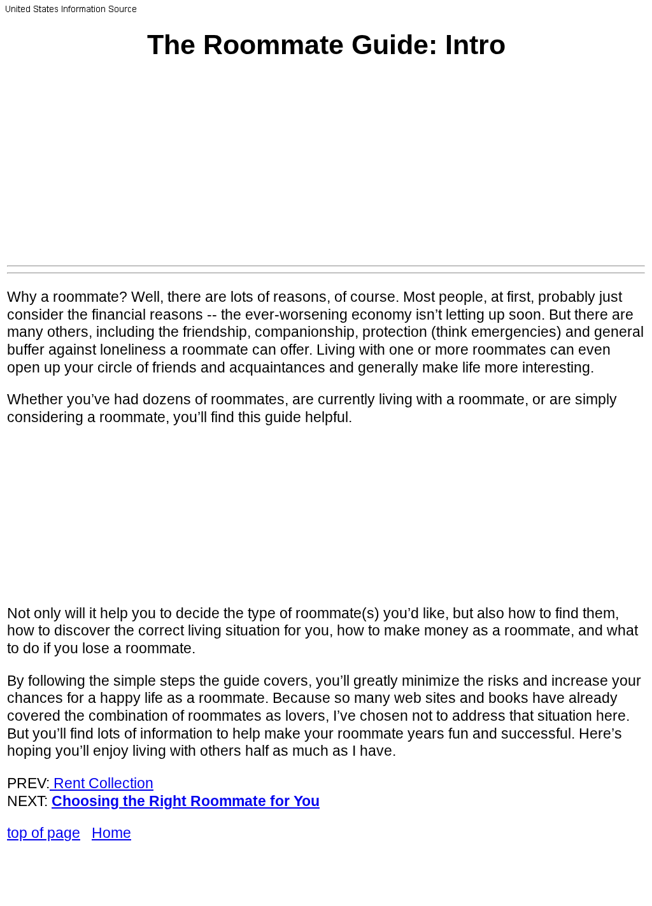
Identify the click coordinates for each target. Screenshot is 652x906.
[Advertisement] (326, 170)
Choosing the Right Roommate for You (186, 801)
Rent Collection (103, 783)
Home (111, 833)
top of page (43, 833)
